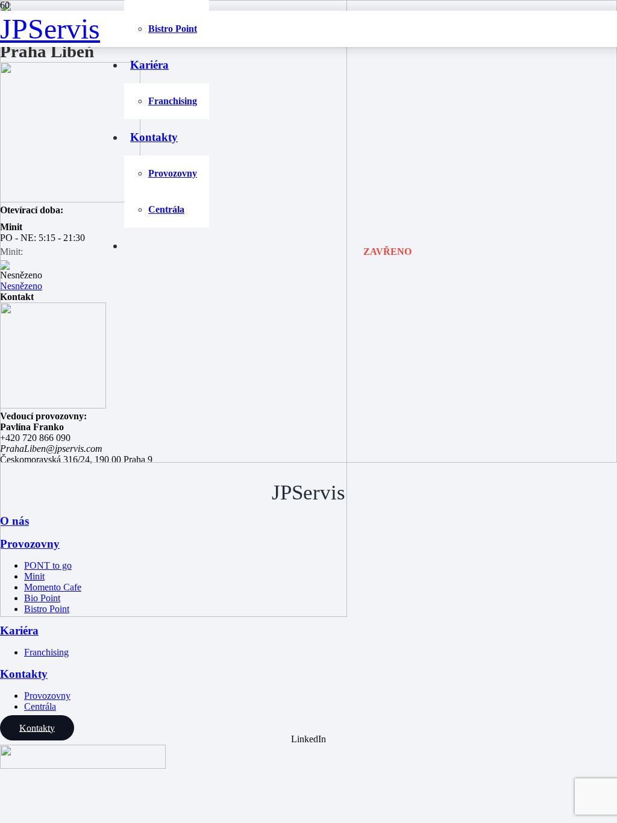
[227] (308, 459)
